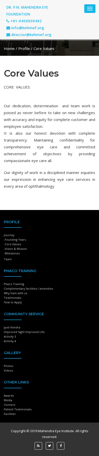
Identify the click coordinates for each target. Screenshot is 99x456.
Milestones (12, 253)
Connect (9, 405)
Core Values (13, 244)
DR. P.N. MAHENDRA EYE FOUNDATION (27, 10)
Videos (8, 370)
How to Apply (13, 302)
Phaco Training (14, 284)
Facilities (9, 414)
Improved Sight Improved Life (24, 332)
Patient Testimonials (17, 409)
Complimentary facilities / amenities (28, 288)
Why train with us (15, 293)
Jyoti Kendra (12, 327)
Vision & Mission (16, 249)
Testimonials (12, 298)
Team (8, 259)
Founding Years (15, 239)
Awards (9, 395)
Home (9, 48)
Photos (8, 366)
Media (8, 400)
